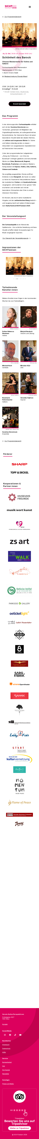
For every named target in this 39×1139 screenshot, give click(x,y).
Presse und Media (8, 1084)
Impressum (5, 1045)
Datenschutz (6, 1048)
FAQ (3, 1066)
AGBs (4, 1052)
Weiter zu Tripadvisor (19, 1128)
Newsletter (5, 1074)
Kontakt (5, 1024)
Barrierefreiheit (7, 1062)
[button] (30, 7)
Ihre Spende (6, 1070)
